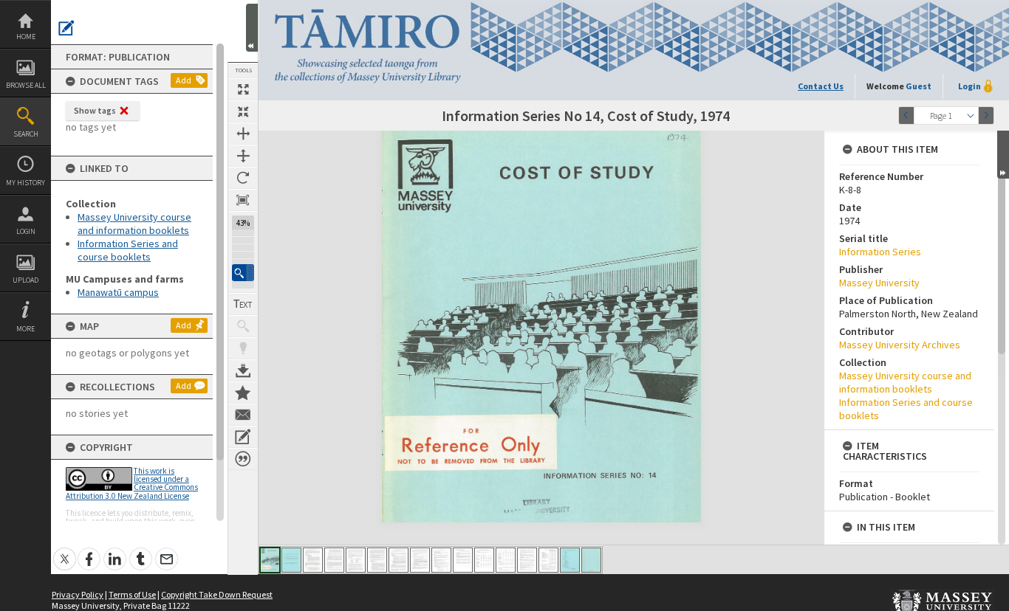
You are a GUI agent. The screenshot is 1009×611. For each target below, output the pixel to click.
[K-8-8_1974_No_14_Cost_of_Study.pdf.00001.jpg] (270, 560)
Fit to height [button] (243, 156)
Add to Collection (243, 393)
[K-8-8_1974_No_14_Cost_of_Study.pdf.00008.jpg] (420, 560)
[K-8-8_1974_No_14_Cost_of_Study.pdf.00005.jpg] (356, 560)
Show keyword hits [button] (243, 326)
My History (25, 182)
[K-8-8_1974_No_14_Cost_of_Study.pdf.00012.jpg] (506, 560)
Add (183, 80)
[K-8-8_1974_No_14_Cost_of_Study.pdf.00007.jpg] (398, 560)
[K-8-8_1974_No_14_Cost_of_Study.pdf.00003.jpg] (313, 560)
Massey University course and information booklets (134, 223)
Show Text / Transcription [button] (243, 304)
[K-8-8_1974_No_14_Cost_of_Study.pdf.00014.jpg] (548, 560)
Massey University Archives (899, 344)
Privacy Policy (77, 594)
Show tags (95, 110)
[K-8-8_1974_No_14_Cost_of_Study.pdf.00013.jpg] (527, 560)
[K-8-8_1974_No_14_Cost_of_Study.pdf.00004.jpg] (334, 560)
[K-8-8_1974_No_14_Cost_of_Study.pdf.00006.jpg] (377, 560)
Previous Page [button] (906, 115)
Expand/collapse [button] (1003, 155)
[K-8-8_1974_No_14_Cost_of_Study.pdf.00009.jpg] (441, 560)
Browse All (26, 85)
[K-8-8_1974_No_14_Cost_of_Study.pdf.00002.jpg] (291, 560)
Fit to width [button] (243, 133)
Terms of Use (132, 594)
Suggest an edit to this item (66, 28)
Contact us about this (243, 415)
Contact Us (821, 86)
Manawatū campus (118, 292)
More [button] (25, 329)
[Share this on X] (64, 551)
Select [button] (970, 115)
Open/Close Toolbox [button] (252, 28)
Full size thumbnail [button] (243, 89)
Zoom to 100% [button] (243, 200)
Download (243, 370)
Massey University (879, 282)
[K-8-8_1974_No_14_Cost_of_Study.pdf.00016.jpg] (591, 560)
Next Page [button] (986, 115)
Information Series (880, 251)
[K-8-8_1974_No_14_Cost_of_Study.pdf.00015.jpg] (570, 560)
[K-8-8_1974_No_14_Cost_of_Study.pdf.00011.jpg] (484, 560)
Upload (25, 280)
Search (25, 134)
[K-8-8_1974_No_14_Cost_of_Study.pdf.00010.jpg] (463, 560)
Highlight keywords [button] (243, 348)
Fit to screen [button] (243, 111)
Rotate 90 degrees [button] (243, 178)
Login (25, 231)
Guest (918, 86)
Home (25, 36)
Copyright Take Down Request (217, 594)
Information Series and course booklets (128, 250)
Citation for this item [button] (243, 459)
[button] (243, 272)
